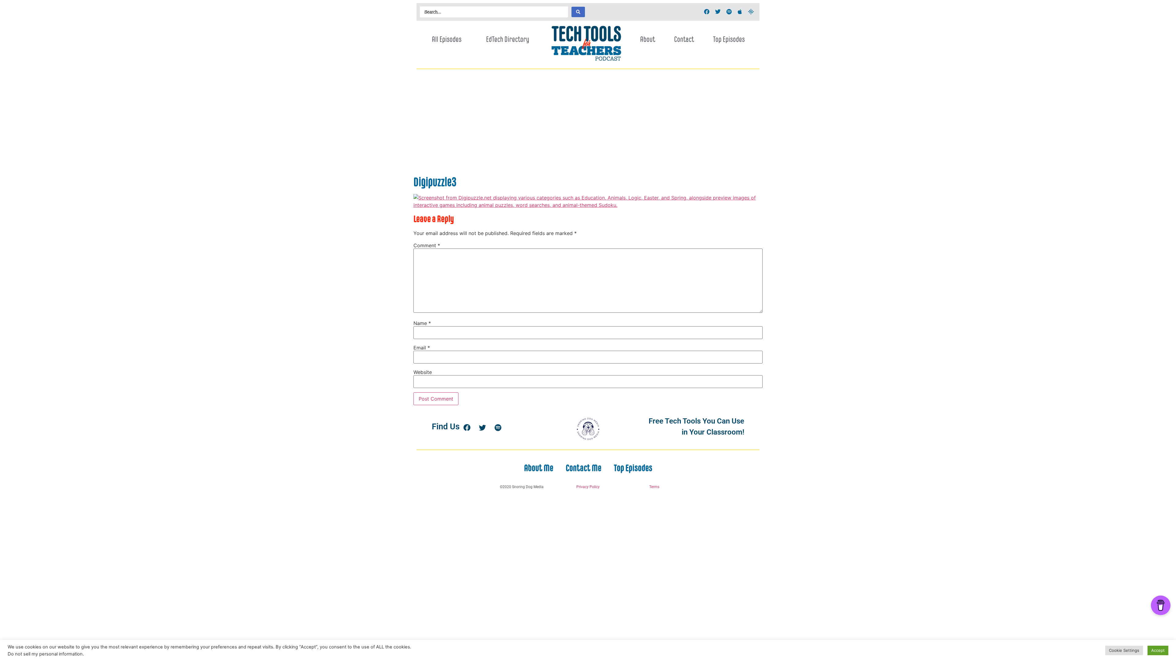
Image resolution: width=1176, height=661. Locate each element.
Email (421, 347)
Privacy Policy (588, 487)
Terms (654, 487)
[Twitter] (717, 11)
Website (422, 372)
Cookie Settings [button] (1124, 650)
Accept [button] (1158, 650)
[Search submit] (578, 12)
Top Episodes (729, 39)
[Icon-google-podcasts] (750, 11)
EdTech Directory (507, 39)
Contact (684, 39)
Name (422, 323)
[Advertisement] (588, 128)
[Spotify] (728, 11)
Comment (426, 245)
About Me (538, 467)
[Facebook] (706, 11)
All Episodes (447, 39)
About (647, 39)
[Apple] (739, 11)
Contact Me (583, 467)
